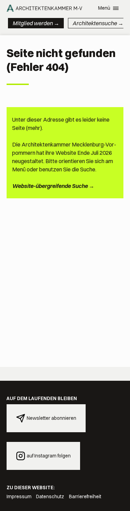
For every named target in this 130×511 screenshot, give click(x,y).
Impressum (19, 496)
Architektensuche (94, 23)
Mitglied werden (32, 23)
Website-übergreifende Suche (50, 185)
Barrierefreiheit (85, 496)
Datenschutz (50, 496)
